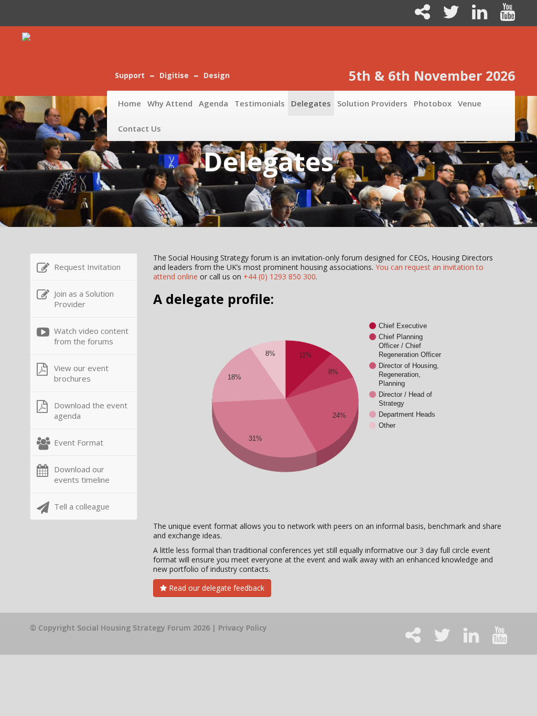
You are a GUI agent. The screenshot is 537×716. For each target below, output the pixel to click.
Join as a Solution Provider (84, 298)
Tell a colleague (82, 506)
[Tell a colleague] (418, 15)
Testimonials (259, 103)
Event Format (78, 442)
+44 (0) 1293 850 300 (279, 276)
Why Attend (169, 103)
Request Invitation (87, 267)
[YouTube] (502, 15)
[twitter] (446, 15)
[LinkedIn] (475, 15)
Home (129, 103)
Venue (469, 103)
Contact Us (139, 128)
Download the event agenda (90, 410)
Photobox (433, 103)
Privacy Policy (242, 628)
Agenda (213, 103)
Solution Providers (372, 103)
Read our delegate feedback (215, 588)
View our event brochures (81, 373)
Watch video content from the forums (91, 336)
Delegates (311, 103)
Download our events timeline (82, 474)
